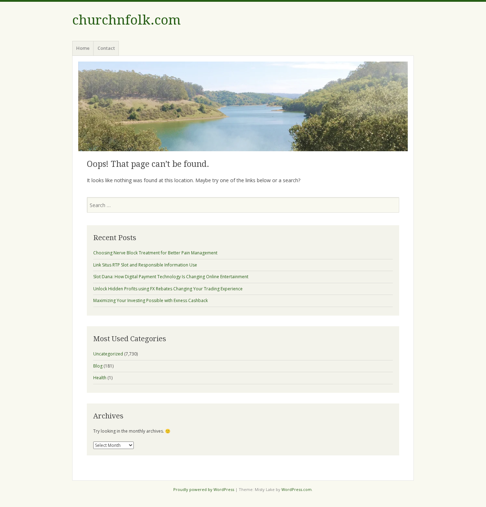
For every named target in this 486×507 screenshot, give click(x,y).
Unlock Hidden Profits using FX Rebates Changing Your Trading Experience (168, 289)
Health (99, 378)
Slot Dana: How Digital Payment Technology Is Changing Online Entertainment (170, 277)
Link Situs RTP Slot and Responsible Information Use (145, 265)
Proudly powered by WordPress (203, 489)
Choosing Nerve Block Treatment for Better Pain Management (155, 253)
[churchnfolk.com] (243, 106)
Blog (97, 366)
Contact (106, 48)
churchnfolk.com (126, 20)
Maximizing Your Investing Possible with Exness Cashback (150, 300)
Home (83, 48)
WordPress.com (296, 489)
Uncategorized (108, 354)
